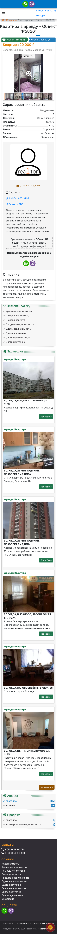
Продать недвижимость (15, 877)
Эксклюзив (7, 898)
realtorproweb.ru (45, 929)
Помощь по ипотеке (13, 870)
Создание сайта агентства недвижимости (34, 923)
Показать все (46, 787)
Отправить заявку (29, 185)
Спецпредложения (12, 895)
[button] (28, 71)
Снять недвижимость (13, 888)
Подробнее (46, 416)
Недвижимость (10, 863)
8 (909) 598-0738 (46, 10)
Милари (40, 15)
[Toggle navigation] (3, 13)
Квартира (11, 20)
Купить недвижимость (14, 867)
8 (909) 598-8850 (14, 852)
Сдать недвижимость (14, 881)
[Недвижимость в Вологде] (2, 20)
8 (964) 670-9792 (18, 198)
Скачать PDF (15, 204)
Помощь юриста (11, 874)
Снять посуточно (11, 891)
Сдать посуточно (11, 884)
